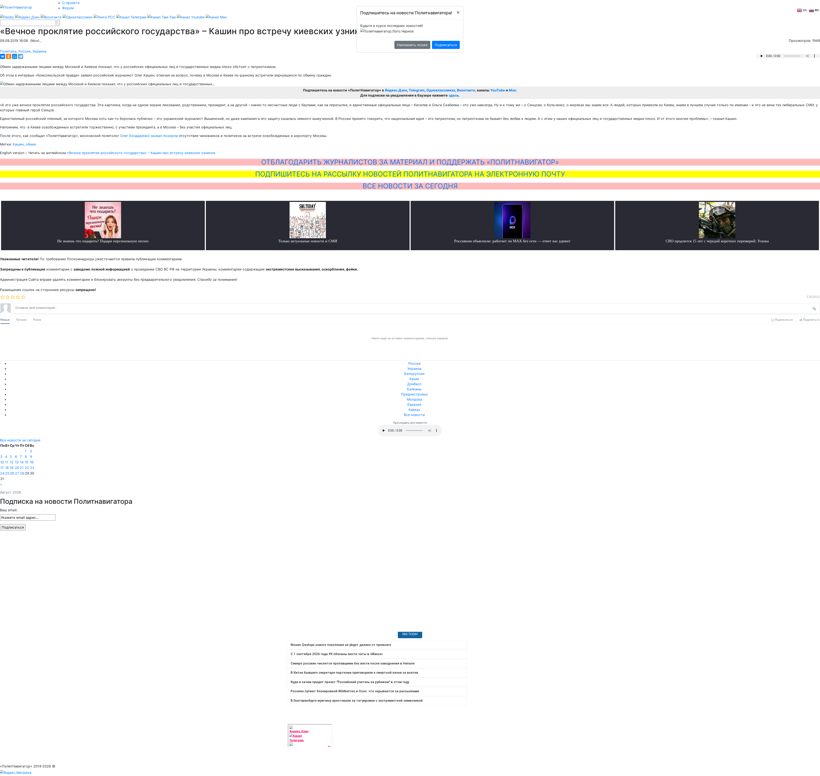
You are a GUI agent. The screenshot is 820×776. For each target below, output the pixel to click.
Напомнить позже (412, 45)
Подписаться (446, 45)
